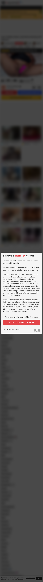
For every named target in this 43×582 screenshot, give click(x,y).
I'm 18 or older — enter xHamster (21, 322)
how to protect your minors (11, 329)
